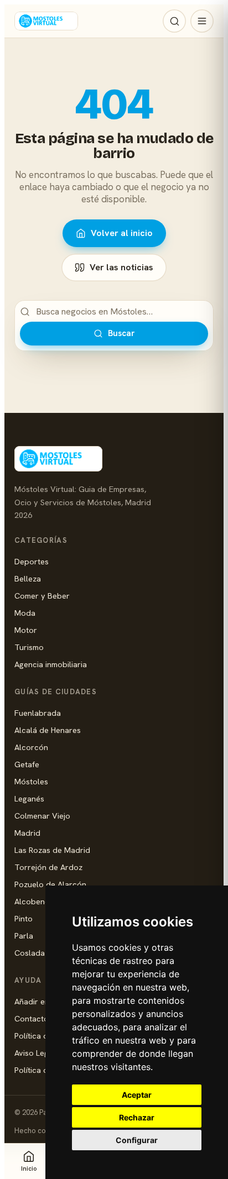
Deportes (31, 561)
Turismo (29, 647)
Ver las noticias (121, 267)
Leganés (29, 798)
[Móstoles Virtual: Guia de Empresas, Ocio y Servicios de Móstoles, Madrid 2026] (46, 21)
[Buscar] (174, 21)
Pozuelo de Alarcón (50, 884)
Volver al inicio (122, 233)
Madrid (27, 832)
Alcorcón (31, 747)
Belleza (27, 578)
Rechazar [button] (136, 1117)
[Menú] (202, 21)
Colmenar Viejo (42, 815)
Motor (25, 630)
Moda (24, 612)
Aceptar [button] (137, 1094)
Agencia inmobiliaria (50, 664)
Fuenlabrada (37, 713)
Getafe (26, 764)
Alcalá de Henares (47, 730)
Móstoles (31, 781)
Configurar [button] (137, 1140)
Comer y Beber (42, 595)
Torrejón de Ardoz (48, 867)
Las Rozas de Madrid (52, 850)
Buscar (121, 333)
